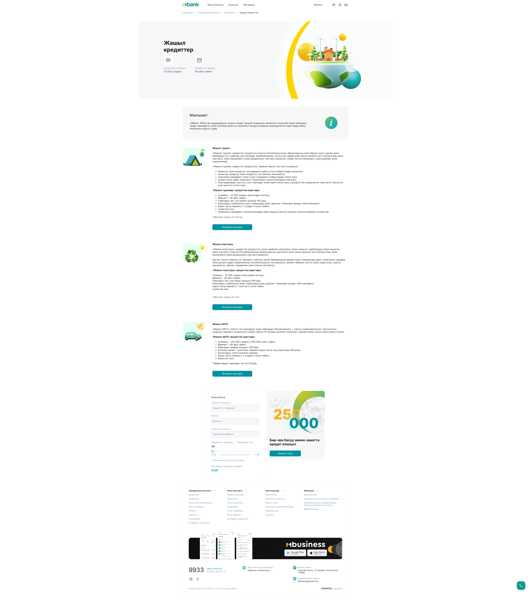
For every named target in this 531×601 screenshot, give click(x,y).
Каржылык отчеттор (275, 498)
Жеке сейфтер (234, 515)
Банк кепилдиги (196, 506)
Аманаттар (194, 494)
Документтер (310, 494)
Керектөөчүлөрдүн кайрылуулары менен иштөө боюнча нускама (320, 503)
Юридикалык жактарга (200, 490)
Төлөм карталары (235, 494)
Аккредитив (194, 519)
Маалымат (309, 490)
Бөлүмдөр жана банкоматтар (279, 506)
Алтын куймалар (235, 511)
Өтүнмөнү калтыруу (232, 227)
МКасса (192, 511)
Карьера (270, 515)
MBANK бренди (311, 509)
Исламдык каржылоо (199, 523)
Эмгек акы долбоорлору (200, 502)
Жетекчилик (271, 494)
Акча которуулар (235, 502)
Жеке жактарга (234, 490)
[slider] (212, 451)
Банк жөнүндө (272, 490)
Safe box (193, 515)
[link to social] (191, 579)
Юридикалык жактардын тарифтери (321, 498)
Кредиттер (194, 498)
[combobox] (213, 408)
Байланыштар (272, 511)
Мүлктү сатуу (272, 502)
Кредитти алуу (285, 453)
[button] (345, 4)
